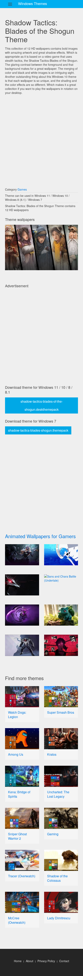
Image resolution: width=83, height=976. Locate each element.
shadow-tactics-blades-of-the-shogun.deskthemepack (42, 405)
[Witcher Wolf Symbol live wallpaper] (22, 584)
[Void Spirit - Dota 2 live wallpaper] (22, 615)
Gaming (52, 834)
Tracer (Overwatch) (21, 876)
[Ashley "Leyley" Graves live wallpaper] (61, 645)
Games (22, 189)
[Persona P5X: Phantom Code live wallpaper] (61, 554)
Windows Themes (32, 3)
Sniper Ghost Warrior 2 (17, 836)
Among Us (15, 754)
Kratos (51, 754)
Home (18, 961)
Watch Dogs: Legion (17, 714)
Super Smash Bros (60, 712)
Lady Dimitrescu (58, 918)
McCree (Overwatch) (16, 920)
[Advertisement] (41, 139)
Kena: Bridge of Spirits (19, 794)
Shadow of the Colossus (57, 878)
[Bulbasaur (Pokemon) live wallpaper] (61, 615)
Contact (64, 961)
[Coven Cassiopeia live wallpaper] (22, 554)
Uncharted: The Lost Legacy (58, 794)
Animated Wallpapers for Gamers (40, 536)
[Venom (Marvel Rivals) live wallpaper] (22, 645)
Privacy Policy (46, 961)
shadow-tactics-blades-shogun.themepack (38, 430)
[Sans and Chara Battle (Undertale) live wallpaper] (61, 578)
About (29, 961)
